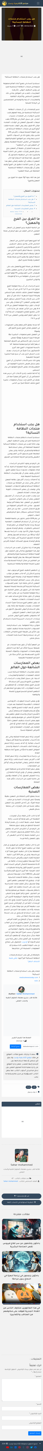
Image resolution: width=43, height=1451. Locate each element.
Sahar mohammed (25, 994)
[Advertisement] (21, 57)
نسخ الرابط (15, 1045)
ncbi (36, 981)
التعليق (38, 1376)
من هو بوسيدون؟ (22, 1196)
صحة (28, 1087)
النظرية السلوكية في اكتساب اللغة (20, 1202)
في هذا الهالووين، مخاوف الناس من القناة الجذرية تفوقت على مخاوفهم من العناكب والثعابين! (21, 1311)
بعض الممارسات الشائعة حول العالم (20, 206)
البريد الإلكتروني (35, 1414)
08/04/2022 (28, 26)
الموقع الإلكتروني (35, 1423)
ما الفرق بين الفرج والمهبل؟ (24, 196)
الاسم (38, 1404)
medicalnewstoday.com (28, 978)
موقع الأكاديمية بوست (22, 1058)
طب (34, 1087)
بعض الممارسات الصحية (24, 209)
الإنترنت (25, 942)
